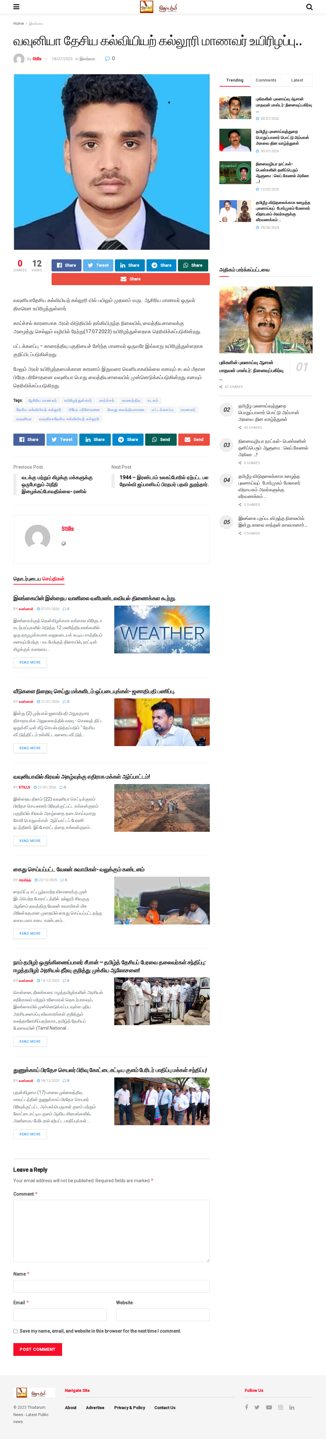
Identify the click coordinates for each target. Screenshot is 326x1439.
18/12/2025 (49, 1081)
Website (124, 1302)
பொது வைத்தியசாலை (126, 409)
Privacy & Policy (129, 1407)
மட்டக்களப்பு (163, 409)
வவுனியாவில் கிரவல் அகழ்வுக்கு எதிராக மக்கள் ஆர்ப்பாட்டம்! (81, 776)
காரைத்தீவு (131, 400)
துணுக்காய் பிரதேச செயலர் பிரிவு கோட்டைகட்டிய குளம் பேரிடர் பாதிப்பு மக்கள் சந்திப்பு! (110, 1070)
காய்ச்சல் (107, 400)
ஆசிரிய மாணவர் (42, 400)
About (70, 1407)
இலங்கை (36, 23)
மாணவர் (188, 409)
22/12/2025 (47, 880)
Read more (30, 662)
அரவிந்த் (25, 880)
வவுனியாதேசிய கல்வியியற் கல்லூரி (69, 419)
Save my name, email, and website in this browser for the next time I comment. (100, 1331)
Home (18, 23)
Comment (25, 1194)
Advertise (95, 1407)
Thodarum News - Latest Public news (31, 1414)
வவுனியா (24, 419)
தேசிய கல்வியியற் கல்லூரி (39, 409)
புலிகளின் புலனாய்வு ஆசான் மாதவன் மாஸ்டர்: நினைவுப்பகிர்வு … (284, 105)
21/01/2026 (49, 702)
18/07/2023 (62, 58)
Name (21, 1274)
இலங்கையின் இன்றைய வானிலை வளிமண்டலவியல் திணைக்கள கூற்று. (94, 598)
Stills (36, 58)
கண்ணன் (26, 609)
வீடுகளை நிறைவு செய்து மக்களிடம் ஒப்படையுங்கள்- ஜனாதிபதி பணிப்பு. (94, 691)
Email (21, 1302)
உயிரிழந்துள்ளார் (78, 400)
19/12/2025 (49, 981)
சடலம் (153, 400)
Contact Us (164, 1407)
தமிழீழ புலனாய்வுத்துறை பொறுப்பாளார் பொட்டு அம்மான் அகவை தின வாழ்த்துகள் (282, 137)
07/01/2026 (49, 609)
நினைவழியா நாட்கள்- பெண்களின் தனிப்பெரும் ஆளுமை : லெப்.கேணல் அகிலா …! (273, 447)
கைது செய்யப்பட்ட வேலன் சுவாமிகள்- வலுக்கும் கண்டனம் (79, 869)
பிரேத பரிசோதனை (84, 409)
